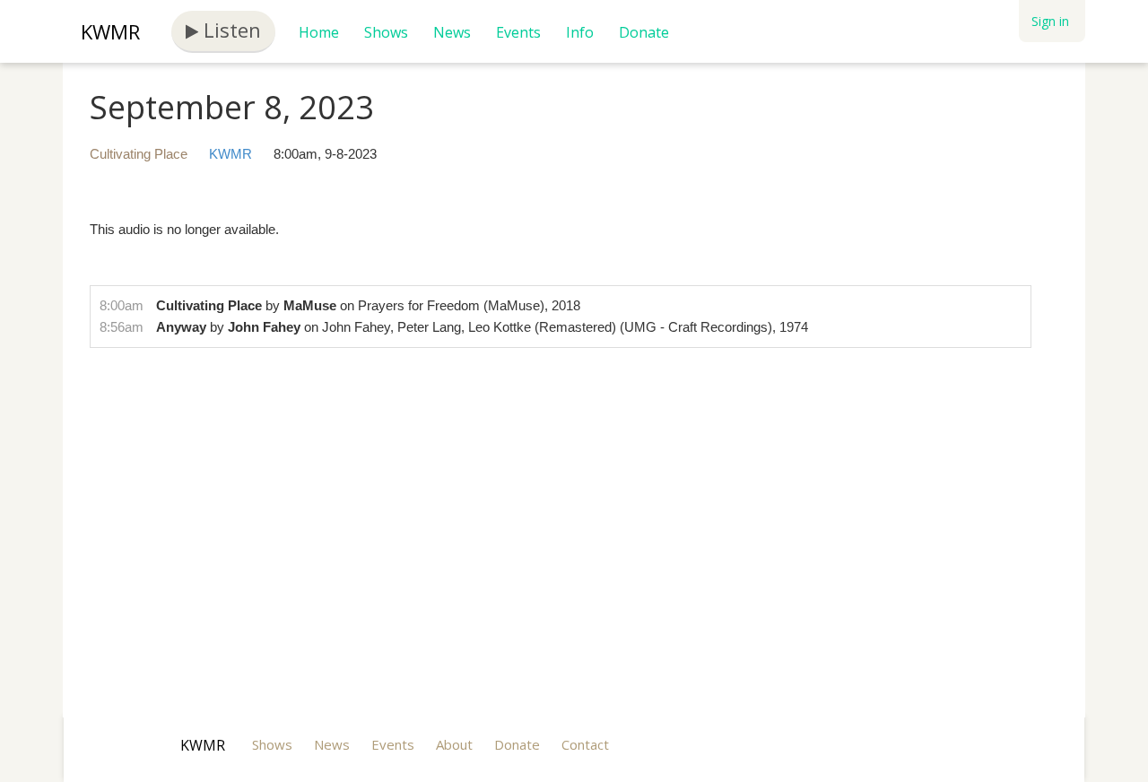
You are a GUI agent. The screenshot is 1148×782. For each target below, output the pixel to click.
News (452, 32)
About (454, 744)
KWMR (110, 31)
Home (319, 32)
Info (580, 32)
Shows (386, 32)
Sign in (1050, 21)
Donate (644, 32)
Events (518, 32)
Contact (585, 744)
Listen (229, 29)
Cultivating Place (138, 153)
